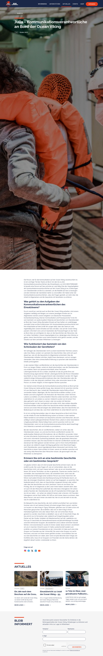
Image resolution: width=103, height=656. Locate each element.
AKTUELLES (66, 4)
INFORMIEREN (42, 4)
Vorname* (46, 629)
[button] (42, 4)
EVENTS (75, 4)
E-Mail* (45, 636)
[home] (11, 4)
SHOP (82, 4)
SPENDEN (92, 4)
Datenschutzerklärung (75, 650)
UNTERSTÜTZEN (54, 4)
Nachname (71, 629)
